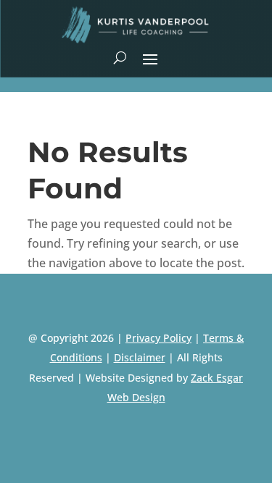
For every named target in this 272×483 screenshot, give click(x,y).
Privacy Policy (158, 338)
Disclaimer (139, 357)
